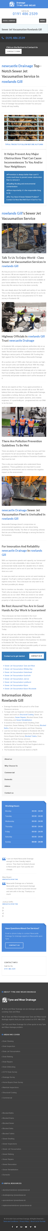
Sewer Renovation (10, 1164)
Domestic (8, 779)
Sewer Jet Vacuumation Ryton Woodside (20, 689)
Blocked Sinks (8, 1128)
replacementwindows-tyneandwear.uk (17, 1205)
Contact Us (36, 656)
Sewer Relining (8, 1154)
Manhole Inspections (11, 1087)
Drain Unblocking (9, 1067)
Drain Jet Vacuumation (11, 1051)
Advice (7, 786)
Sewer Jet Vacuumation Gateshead (18, 672)
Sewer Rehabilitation (24, 720)
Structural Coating (27, 715)
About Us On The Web (38, 1221)
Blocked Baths (8, 1113)
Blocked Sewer (8, 1123)
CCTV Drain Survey (10, 1072)
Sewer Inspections (10, 1144)
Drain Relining (8, 1057)
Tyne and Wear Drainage (22, 999)
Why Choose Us (11, 766)
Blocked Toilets (31, 736)
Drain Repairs (8, 1062)
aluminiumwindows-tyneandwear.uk (16, 1190)
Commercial (10, 773)
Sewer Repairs (20, 717)
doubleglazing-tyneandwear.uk (14, 1195)
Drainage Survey (9, 1077)
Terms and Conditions (10, 1221)
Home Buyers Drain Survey (13, 1082)
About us (8, 759)
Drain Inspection (9, 1046)
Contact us (9, 793)
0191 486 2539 (15, 38)
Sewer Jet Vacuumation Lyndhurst (18, 682)
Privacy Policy (24, 1221)
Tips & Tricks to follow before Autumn (24, 144)
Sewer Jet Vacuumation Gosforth (18, 675)
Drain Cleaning (8, 1041)
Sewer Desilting (8, 1139)
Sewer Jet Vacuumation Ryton (16, 685)
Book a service (9, 21)
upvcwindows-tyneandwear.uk (14, 1200)
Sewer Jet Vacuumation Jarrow (17, 679)
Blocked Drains (8, 1118)
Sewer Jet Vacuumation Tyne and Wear (20, 666)
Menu (42, 21)
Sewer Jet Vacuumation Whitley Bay (18, 669)
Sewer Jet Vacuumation (12, 1149)
